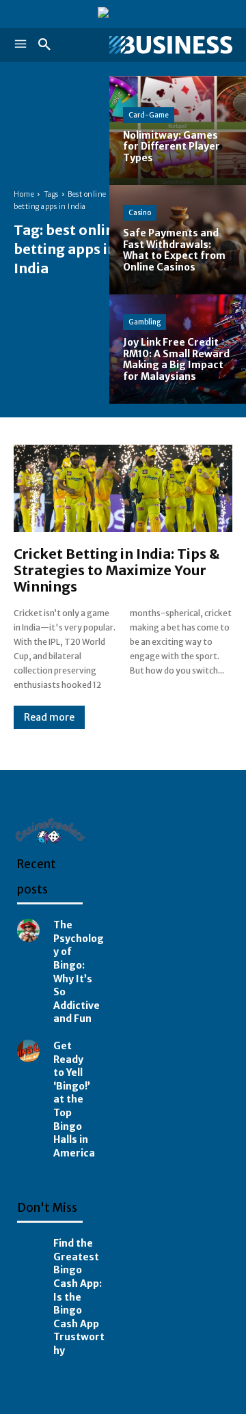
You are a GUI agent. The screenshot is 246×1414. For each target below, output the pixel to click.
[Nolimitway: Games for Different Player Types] (177, 130)
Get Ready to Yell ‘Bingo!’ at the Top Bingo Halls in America (74, 1099)
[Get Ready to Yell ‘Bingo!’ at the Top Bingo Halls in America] (28, 1051)
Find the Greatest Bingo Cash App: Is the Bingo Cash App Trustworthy (79, 1297)
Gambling (144, 322)
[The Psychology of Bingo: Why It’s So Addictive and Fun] (28, 930)
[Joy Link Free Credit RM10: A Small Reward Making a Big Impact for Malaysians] (177, 349)
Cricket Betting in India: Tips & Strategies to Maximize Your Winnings (116, 570)
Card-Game (148, 115)
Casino (139, 212)
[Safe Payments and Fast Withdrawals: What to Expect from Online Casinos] (177, 239)
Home (24, 194)
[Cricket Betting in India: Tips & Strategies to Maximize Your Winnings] (123, 488)
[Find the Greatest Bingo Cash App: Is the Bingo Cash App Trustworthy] (28, 1248)
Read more (49, 717)
